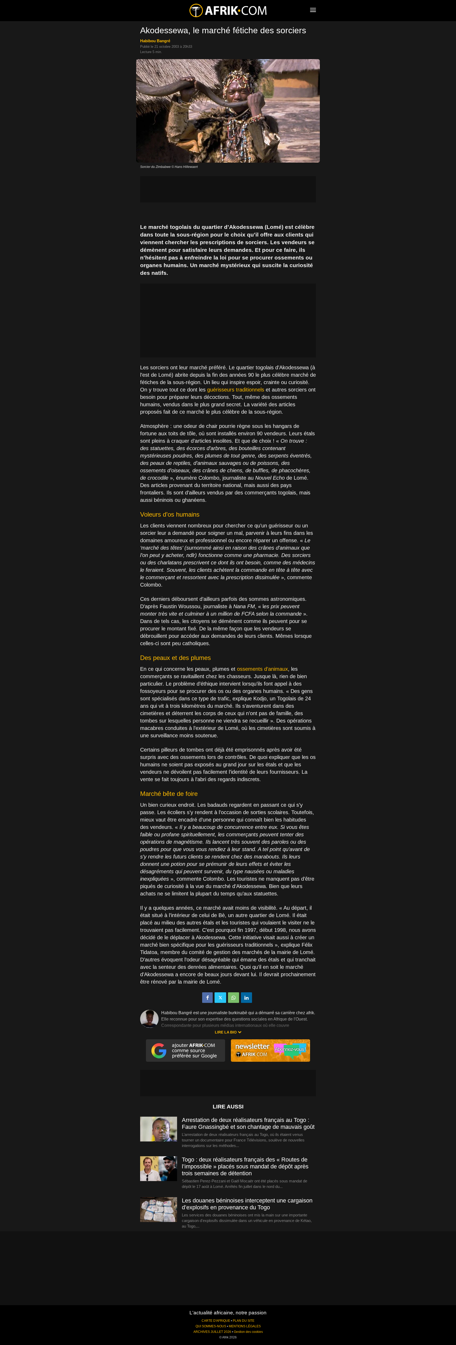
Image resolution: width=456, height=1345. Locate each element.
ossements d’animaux (262, 669)
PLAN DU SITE (243, 1321)
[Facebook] (207, 997)
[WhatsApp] (233, 997)
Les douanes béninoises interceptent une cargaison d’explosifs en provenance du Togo (247, 1204)
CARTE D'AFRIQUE (216, 1321)
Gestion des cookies (248, 1332)
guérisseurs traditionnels (235, 390)
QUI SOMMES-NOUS (211, 1326)
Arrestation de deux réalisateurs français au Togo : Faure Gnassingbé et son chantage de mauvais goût (248, 1123)
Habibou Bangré (155, 41)
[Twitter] (220, 997)
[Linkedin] (246, 997)
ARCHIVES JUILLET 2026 (212, 1332)
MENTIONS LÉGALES (245, 1326)
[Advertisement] (228, 189)
